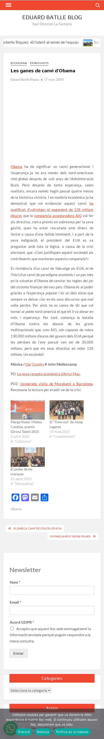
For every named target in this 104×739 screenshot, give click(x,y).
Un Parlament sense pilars (70, 536)
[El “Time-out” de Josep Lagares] (67, 410)
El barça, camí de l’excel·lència (37, 528)
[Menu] (8, 5)
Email (15, 602)
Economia (19, 63)
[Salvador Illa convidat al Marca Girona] (82, 42)
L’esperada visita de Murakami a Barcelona (56, 384)
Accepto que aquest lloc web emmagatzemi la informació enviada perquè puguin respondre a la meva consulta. (50, 634)
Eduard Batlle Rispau (25, 79)
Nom (15, 582)
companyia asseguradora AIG (58, 215)
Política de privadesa (72, 732)
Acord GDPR (22, 622)
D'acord (24, 732)
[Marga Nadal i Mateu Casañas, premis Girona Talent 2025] (28, 410)
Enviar (18, 653)
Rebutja (43, 732)
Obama (16, 166)
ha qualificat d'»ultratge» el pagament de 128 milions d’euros (52, 209)
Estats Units (39, 63)
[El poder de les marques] (28, 457)
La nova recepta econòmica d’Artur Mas (48, 374)
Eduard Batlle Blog (52, 17)
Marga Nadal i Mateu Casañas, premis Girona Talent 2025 (26, 427)
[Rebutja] (98, 723)
